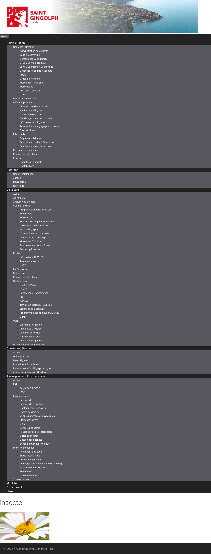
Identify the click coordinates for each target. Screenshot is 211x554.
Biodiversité (26, 400)
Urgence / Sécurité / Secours (28, 344)
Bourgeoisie (19, 181)
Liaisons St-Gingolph (31, 324)
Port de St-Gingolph (30, 90)
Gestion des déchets (31, 336)
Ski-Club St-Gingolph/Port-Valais (37, 221)
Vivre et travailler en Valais (34, 106)
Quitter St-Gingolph (30, 114)
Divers (23, 94)
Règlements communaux (26, 150)
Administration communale (34, 50)
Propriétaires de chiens (25, 154)
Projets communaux (23, 447)
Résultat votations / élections (35, 146)
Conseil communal (23, 173)
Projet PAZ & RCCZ (30, 388)
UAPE (23, 265)
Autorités (12, 169)
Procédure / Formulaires (26, 364)
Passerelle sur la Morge (32, 467)
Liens (10, 491)
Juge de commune (30, 54)
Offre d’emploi (15, 487)
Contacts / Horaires (23, 46)
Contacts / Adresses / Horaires (29, 372)
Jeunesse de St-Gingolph (33, 237)
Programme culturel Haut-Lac (36, 209)
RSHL (23, 296)
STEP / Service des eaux (33, 62)
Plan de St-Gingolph (30, 328)
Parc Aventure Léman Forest (35, 245)
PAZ (15, 384)
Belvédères (26, 471)
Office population (22, 102)
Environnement (21, 396)
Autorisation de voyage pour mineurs (39, 126)
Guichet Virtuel (27, 130)
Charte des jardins (29, 411)
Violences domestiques (32, 308)
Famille (23, 288)
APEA (23, 74)
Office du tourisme (30, 78)
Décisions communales (25, 98)
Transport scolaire (29, 261)
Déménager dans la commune (36, 118)
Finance (17, 158)
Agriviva (24, 300)
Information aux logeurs (32, 122)
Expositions (26, 213)
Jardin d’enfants (28, 475)
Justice (17, 177)
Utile (15, 320)
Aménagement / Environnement (26, 376)
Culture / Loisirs (21, 205)
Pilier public (19, 134)
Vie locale (13, 189)
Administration (16, 42)
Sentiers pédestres (30, 249)
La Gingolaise (20, 269)
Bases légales (20, 360)
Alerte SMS (19, 197)
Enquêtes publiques (30, 138)
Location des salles (30, 332)
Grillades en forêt (29, 435)
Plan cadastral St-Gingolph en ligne (32, 368)
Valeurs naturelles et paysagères (37, 415)
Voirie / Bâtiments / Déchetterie (36, 66)
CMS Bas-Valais (28, 285)
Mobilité (12, 483)
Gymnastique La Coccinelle (34, 233)
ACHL (16, 193)
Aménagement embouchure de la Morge (41, 463)
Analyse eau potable (24, 201)
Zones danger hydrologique (35, 443)
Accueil (17, 352)
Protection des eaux (30, 459)
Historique (18, 185)
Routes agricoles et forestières (36, 431)
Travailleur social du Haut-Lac (36, 304)
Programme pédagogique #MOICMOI (40, 312)
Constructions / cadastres (33, 58)
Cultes (23, 316)
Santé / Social (20, 281)
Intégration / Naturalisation (34, 292)
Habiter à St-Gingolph (31, 110)
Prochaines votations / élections (37, 142)
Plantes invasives (29, 419)
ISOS (22, 392)
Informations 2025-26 (31, 257)
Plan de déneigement (31, 340)
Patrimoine (19, 273)
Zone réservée (21, 479)
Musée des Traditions (31, 82)
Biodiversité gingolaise (32, 404)
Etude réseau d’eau (30, 455)
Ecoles (16, 253)
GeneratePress (44, 548)
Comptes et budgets (31, 162)
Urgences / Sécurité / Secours (36, 70)
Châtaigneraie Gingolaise (33, 408)
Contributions (27, 165)
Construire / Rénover (19, 348)
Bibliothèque (26, 86)
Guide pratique (21, 356)
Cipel (22, 423)
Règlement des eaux (31, 451)
